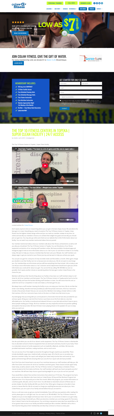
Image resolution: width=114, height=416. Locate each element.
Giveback (65, 8)
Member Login (85, 3)
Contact (99, 8)
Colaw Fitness (28, 225)
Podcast (92, 9)
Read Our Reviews (20, 33)
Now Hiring (83, 9)
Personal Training (55, 3)
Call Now (71, 3)
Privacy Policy (50, 413)
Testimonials (72, 8)
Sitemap (42, 413)
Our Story (57, 8)
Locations (49, 8)
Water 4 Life (51, 60)
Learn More (18, 63)
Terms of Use (68, 104)
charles (16, 138)
